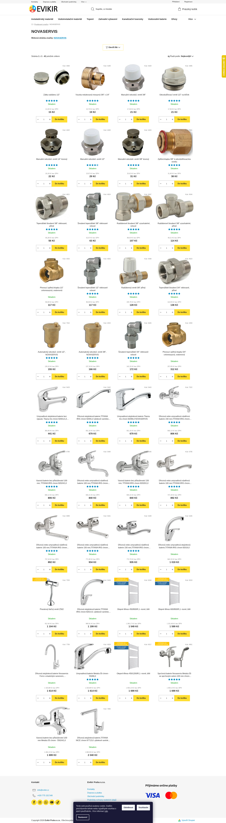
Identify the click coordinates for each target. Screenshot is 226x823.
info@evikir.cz (43, 790)
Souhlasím (143, 807)
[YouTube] (52, 802)
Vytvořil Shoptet (188, 820)
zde (106, 811)
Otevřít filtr (113, 47)
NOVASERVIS (60, 38)
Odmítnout (128, 807)
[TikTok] (58, 802)
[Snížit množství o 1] (38, 119)
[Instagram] (40, 802)
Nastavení (82, 817)
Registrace (188, 2)
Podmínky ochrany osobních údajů (101, 800)
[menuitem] (42, 19)
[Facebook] (34, 802)
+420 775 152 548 (45, 795)
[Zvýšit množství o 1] (50, 119)
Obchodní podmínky (68, 2)
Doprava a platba (49, 2)
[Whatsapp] (46, 802)
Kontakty (34, 2)
